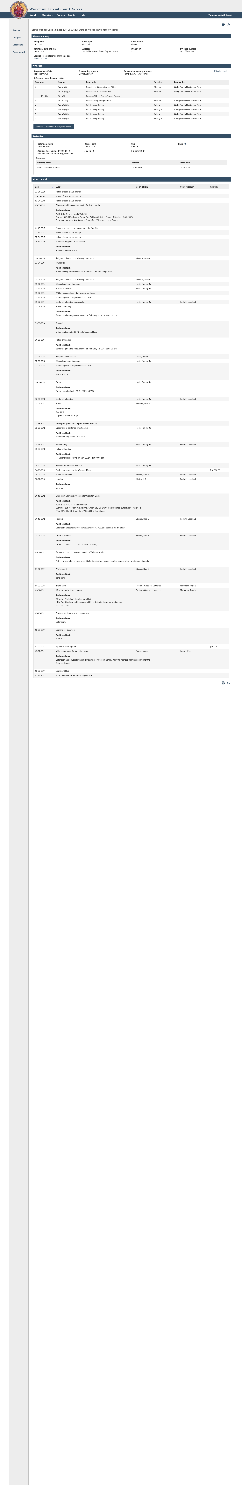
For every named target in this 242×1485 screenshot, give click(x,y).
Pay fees (61, 14)
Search (33, 14)
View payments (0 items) (220, 14)
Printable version (221, 71)
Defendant (18, 44)
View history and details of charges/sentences (53, 126)
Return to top (18, 22)
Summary (17, 30)
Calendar (46, 14)
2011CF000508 (40, 58)
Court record (19, 52)
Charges (17, 37)
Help (83, 14)
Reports (71, 14)
